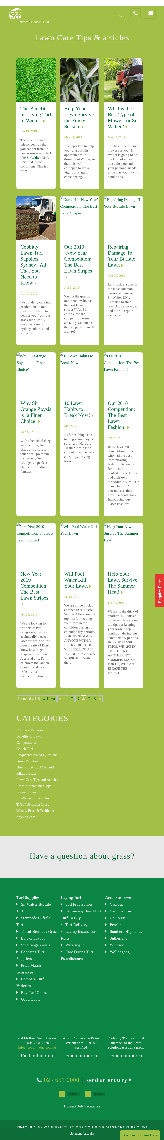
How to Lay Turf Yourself (35, 767)
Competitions (26, 742)
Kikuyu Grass (26, 773)
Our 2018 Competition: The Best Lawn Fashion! (121, 415)
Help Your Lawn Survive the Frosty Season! (79, 117)
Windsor (117, 945)
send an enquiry (106, 1080)
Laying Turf (71, 897)
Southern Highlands (126, 931)
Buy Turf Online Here (140, 1135)
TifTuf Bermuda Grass (32, 804)
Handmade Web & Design (107, 1126)
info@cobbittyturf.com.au (37, 1047)
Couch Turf (24, 749)
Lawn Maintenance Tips (33, 786)
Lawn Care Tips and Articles (37, 780)
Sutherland (118, 938)
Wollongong (120, 952)
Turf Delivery (76, 924)
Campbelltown (122, 911)
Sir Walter (34, 158)
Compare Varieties (29, 730)
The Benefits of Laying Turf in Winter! (36, 114)
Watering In (75, 945)
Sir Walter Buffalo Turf (33, 798)
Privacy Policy (26, 1126)
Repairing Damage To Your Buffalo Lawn (121, 256)
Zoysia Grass (25, 817)
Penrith (116, 924)
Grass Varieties (27, 761)
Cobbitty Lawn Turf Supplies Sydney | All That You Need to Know (33, 265)
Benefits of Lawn (29, 736)
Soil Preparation (78, 904)
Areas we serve (118, 897)
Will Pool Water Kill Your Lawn (76, 580)
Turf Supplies (28, 897)
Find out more (35, 1056)
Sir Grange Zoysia (36, 945)
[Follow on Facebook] (62, 1094)
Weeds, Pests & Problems (35, 811)
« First (49, 698)
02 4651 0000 (61, 1080)
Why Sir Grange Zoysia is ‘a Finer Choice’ (36, 412)
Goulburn (117, 918)
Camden (116, 904)
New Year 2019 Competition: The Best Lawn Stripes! (35, 586)
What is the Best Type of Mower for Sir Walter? (123, 117)
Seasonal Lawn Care (31, 792)
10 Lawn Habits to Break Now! (77, 409)
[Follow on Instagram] (88, 1094)
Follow (73, 1093)
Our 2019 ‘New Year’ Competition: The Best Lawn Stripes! (79, 259)
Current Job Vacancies (82, 1106)
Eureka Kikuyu (33, 938)
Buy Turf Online (34, 992)
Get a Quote (30, 999)
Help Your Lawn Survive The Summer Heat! (122, 583)
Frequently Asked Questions (36, 755)
